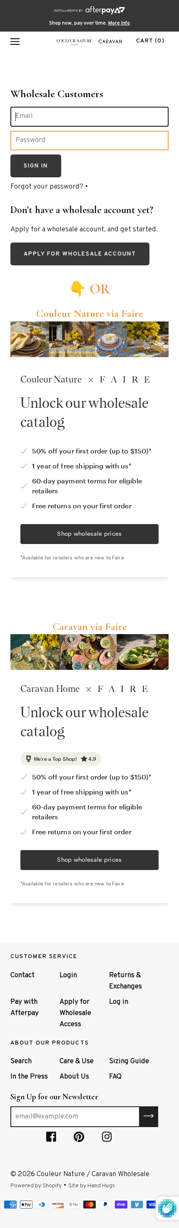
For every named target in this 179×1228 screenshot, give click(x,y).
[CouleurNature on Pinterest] (79, 1138)
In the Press (29, 1076)
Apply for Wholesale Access (75, 1013)
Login (68, 975)
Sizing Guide (129, 1061)
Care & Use (77, 1061)
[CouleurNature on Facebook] (51, 1138)
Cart (150, 40)
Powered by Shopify (36, 1185)
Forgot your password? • (49, 186)
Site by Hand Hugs (91, 1185)
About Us (74, 1076)
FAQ (115, 1076)
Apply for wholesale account (80, 253)
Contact (22, 975)
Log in (118, 1002)
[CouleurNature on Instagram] (106, 1138)
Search (21, 1061)
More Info (119, 23)
